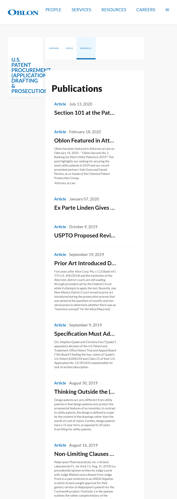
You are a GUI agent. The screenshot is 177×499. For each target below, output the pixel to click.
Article (60, 104)
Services (81, 9)
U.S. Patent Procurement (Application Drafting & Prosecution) (31, 75)
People (53, 9)
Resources (113, 9)
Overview (54, 48)
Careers (145, 9)
